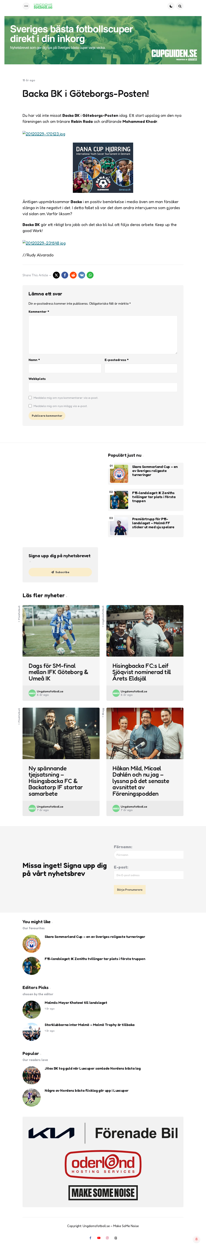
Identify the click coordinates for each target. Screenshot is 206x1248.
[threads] (115, 1238)
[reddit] (73, 275)
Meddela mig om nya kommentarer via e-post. (66, 398)
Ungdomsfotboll (103, 615)
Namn (34, 360)
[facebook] (64, 275)
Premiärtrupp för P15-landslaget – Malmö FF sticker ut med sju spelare (153, 523)
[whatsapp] (90, 275)
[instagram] (107, 1238)
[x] (56, 275)
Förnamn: (123, 846)
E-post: (121, 867)
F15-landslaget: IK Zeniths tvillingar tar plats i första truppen (153, 497)
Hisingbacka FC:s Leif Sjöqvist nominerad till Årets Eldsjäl (141, 672)
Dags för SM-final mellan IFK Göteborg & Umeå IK (58, 672)
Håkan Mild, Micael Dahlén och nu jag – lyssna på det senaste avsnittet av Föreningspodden (140, 781)
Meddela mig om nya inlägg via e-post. (61, 406)
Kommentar (39, 311)
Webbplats (37, 379)
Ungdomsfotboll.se (50, 691)
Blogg (103, 711)
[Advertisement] (60, 481)
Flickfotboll (19, 612)
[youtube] (98, 1238)
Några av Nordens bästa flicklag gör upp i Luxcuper (87, 1091)
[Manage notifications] (196, 1239)
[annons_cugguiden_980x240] (103, 40)
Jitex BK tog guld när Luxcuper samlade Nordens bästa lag (93, 1068)
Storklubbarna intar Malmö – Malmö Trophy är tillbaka (89, 1025)
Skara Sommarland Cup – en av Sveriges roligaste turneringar (155, 471)
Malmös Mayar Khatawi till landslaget (76, 1003)
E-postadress (117, 360)
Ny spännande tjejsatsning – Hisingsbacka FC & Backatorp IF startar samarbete (56, 781)
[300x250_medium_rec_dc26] (103, 191)
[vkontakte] (81, 275)
